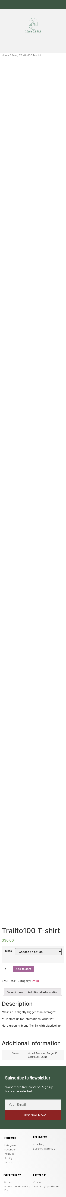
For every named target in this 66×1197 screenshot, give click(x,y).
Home (5, 55)
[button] (33, 45)
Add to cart (23, 969)
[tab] (15, 992)
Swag (14, 55)
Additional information (43, 992)
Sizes (8, 951)
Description (15, 992)
